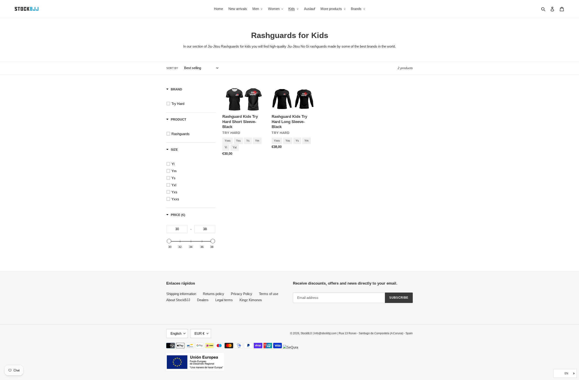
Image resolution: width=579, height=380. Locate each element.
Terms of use (268, 294)
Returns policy (213, 294)
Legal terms (224, 300)
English (176, 333)
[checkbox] (191, 103)
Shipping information (181, 294)
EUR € (199, 333)
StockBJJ (306, 333)
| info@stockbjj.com (325, 333)
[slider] (169, 241)
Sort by (172, 68)
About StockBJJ (178, 300)
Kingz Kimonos (251, 300)
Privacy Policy (241, 294)
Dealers (203, 300)
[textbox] (176, 229)
